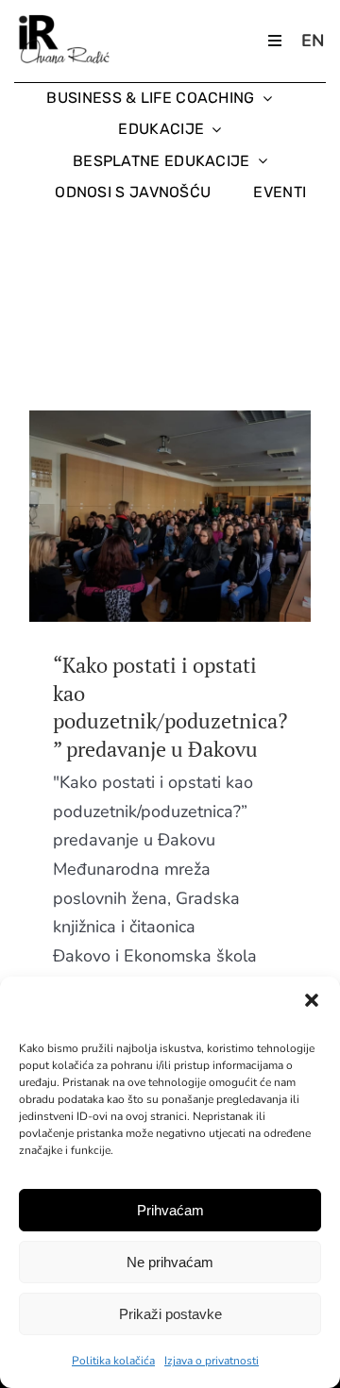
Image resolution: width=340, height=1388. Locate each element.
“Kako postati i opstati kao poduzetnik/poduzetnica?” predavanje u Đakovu (135, 516)
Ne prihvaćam (170, 1262)
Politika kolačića (113, 1360)
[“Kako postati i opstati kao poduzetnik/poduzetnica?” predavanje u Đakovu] (170, 516)
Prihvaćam (170, 1210)
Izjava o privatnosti (211, 1360)
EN (312, 40)
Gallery (206, 516)
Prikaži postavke (170, 1314)
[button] (311, 1000)
